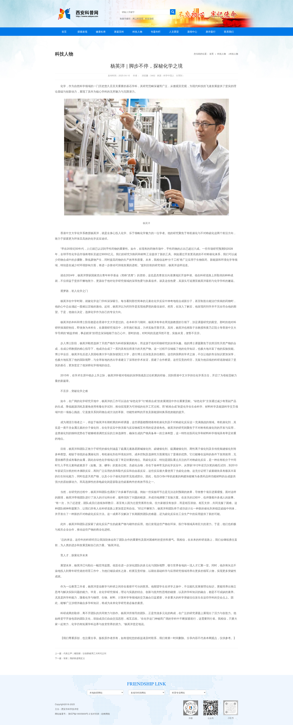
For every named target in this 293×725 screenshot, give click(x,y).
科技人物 (137, 31)
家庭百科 (119, 31)
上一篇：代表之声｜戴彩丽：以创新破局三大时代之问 (80, 653)
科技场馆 (149, 18)
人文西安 (174, 31)
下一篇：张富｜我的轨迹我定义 (70, 658)
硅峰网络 (105, 713)
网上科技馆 (138, 18)
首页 (64, 31)
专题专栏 (156, 31)
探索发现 (82, 31)
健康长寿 (101, 31)
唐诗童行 (210, 31)
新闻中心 (192, 31)
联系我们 (229, 31)
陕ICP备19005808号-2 (79, 713)
